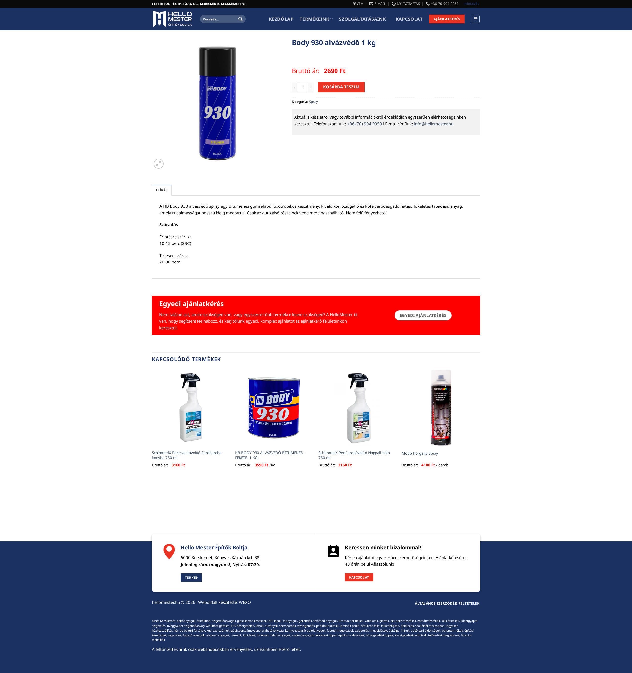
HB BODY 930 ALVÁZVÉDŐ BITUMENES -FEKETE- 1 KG (270, 455)
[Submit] (240, 19)
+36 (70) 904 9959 (364, 124)
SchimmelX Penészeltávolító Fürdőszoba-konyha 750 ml (187, 455)
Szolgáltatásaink (362, 19)
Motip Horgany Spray (420, 453)
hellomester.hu (166, 602)
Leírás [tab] (162, 190)
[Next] (480, 423)
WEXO (245, 602)
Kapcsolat (409, 19)
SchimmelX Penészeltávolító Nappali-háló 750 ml (354, 455)
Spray (313, 101)
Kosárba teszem (341, 87)
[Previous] (152, 423)
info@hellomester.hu (433, 124)
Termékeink (314, 19)
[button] (476, 19)
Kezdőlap (281, 19)
